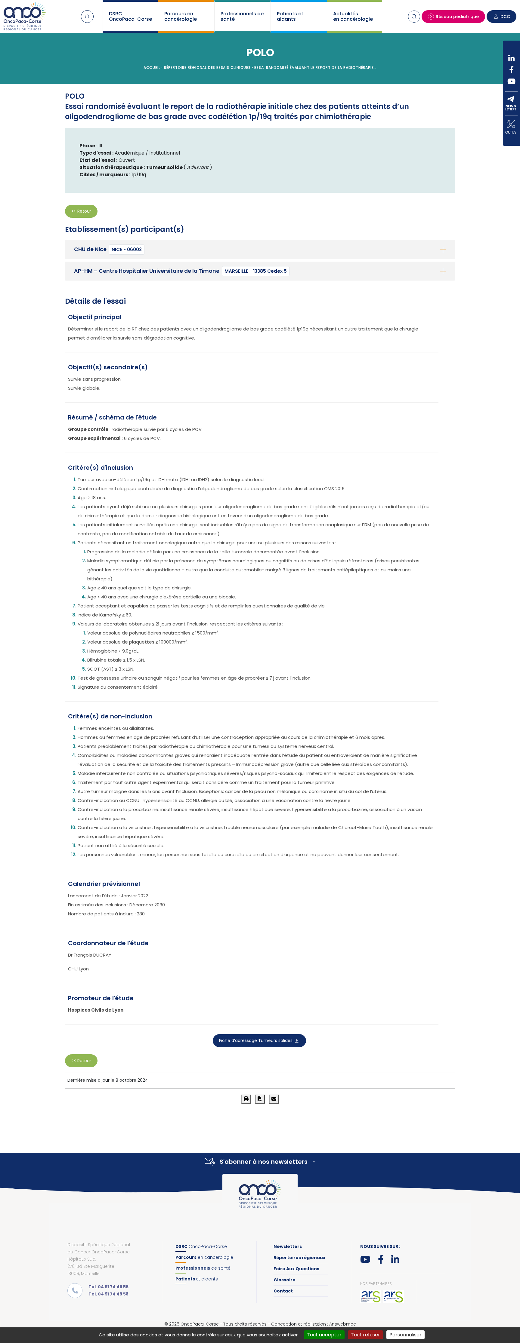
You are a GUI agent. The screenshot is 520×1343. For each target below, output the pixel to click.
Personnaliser (405, 1334)
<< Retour (81, 211)
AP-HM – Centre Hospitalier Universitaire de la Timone (180, 271)
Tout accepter (324, 1334)
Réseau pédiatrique (457, 17)
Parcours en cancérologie (180, 16)
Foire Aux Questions (296, 1269)
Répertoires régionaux (299, 1258)
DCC (505, 17)
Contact (283, 1291)
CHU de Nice (108, 249)
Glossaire (285, 1280)
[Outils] (511, 127)
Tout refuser (365, 1334)
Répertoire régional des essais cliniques (207, 67)
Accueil (87, 16)
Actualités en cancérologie (353, 16)
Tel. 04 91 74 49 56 (108, 1287)
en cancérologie (204, 1257)
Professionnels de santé (242, 16)
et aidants (196, 1279)
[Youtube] (511, 81)
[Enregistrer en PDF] (260, 1099)
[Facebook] (511, 69)
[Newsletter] (511, 103)
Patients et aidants (290, 16)
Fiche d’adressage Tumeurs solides (256, 1040)
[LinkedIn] (511, 58)
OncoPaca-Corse (201, 1246)
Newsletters (288, 1246)
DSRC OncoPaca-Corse (130, 16)
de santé (203, 1268)
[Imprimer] (246, 1099)
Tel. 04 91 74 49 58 (108, 1294)
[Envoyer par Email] (274, 1099)
